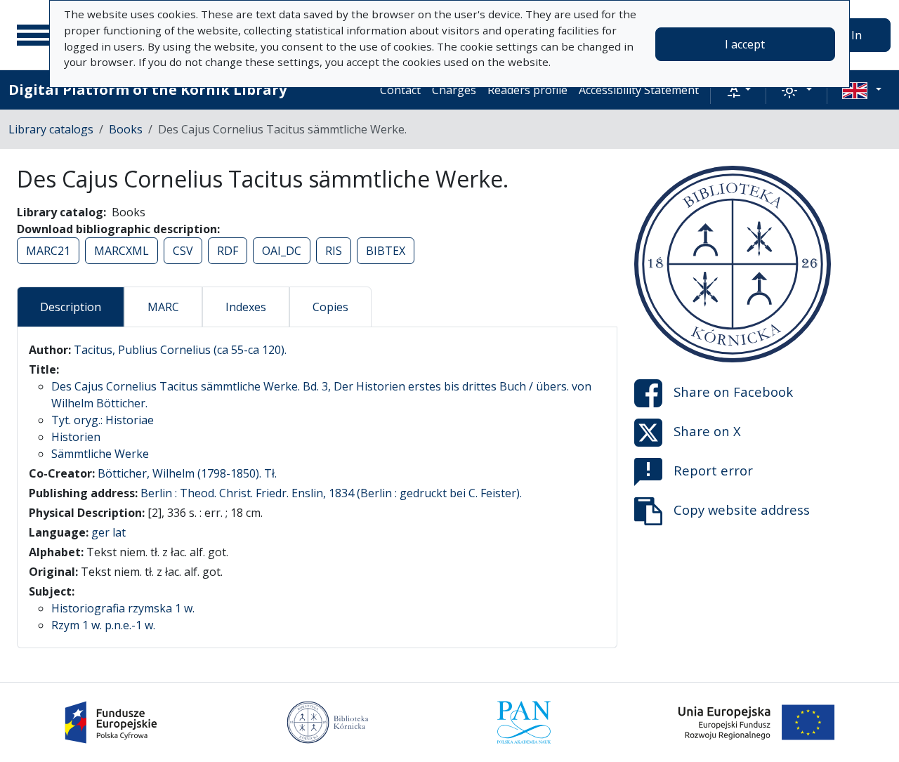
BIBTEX (385, 250)
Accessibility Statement (639, 90)
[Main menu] (34, 35)
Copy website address (742, 509)
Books (126, 129)
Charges (454, 90)
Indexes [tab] (245, 307)
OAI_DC (281, 250)
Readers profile (527, 90)
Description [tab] (70, 307)
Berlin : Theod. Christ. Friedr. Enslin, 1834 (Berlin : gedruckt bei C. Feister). (331, 493)
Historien (75, 437)
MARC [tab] (163, 307)
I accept (745, 44)
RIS (333, 250)
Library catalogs (50, 129)
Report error (713, 470)
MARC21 (48, 250)
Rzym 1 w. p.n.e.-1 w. (103, 625)
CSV (183, 250)
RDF (227, 250)
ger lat (108, 532)
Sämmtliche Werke (100, 453)
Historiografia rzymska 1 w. (123, 608)
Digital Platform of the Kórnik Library (147, 89)
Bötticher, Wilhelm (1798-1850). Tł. (187, 473)
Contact (400, 90)
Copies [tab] (330, 307)
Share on (733, 391)
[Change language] (862, 90)
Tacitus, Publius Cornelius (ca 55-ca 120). (180, 349)
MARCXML (121, 250)
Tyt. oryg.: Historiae (102, 420)
